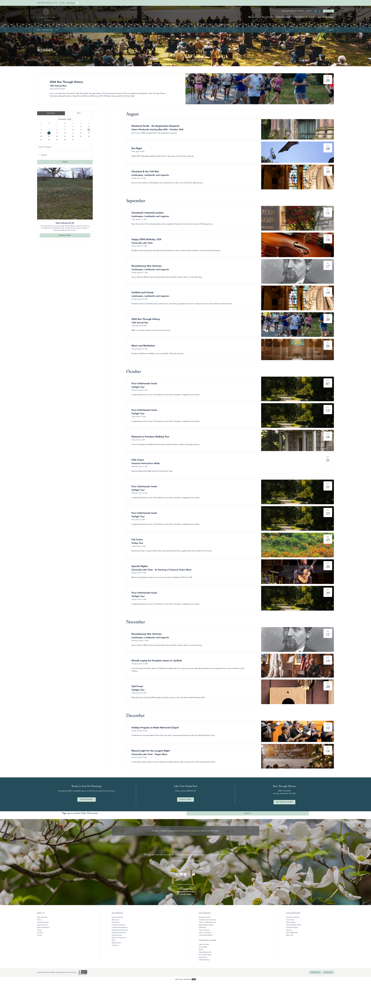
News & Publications (43, 927)
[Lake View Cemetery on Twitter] (189, 875)
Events (201, 949)
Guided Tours (203, 957)
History (39, 920)
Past (79, 113)
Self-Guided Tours (204, 960)
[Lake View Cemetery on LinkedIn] (185, 875)
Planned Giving (290, 922)
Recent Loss (115, 920)
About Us (253, 17)
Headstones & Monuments (120, 930)
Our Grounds (283, 17)
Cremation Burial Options (119, 927)
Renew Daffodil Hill (291, 932)
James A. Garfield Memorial (207, 922)
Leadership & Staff (42, 922)
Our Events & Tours (303, 17)
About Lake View (42, 917)
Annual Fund (290, 920)
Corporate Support (292, 927)
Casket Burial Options (118, 925)
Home (38, 30)
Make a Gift (328, 11)
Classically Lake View (205, 952)
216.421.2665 (213, 831)
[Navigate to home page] (45, 15)
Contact (309, 10)
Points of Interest (204, 930)
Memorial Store (116, 943)
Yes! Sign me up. (351, 973)
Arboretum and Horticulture (207, 920)
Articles (39, 930)
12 (88, 129)
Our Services (267, 17)
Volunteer (289, 930)
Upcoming (51, 113)
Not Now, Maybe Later (351, 979)
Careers (39, 935)
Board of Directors (42, 925)
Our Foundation (325, 17)
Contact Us (115, 945)
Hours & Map (203, 947)
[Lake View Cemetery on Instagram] (177, 875)
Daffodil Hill (202, 927)
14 (49, 133)
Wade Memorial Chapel (206, 925)
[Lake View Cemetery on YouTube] (193, 875)
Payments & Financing (118, 937)
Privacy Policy (72, 972)
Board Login (315, 972)
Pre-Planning (116, 922)
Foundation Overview (292, 917)
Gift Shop (40, 932)
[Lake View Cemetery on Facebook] (181, 875)
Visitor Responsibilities (205, 935)
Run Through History (205, 954)
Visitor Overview (204, 944)
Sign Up (248, 813)
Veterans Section (117, 935)
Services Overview (117, 917)
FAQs (113, 940)
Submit (65, 162)
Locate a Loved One (205, 932)
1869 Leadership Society (293, 925)
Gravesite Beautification (119, 932)
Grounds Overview (204, 917)
